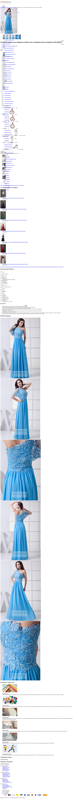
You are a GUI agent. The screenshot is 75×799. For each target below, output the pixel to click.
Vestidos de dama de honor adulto (9, 58)
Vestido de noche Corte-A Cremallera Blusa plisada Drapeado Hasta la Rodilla (15, 242)
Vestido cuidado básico (6, 776)
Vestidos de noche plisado (13, 7)
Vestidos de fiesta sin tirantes (8, 103)
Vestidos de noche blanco (8, 72)
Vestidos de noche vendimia (49, 266)
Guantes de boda (6, 177)
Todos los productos (5, 770)
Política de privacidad (5, 769)
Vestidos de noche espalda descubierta (9, 64)
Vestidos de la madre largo (8, 167)
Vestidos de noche (5, 7)
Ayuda (18, 12)
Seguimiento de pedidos (6, 773)
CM (13, 107)
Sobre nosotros (4, 766)
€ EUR (3, 45)
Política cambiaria (5, 784)
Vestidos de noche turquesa (40, 266)
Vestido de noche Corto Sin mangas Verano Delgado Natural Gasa (13, 198)
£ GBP (3, 46)
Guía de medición (21, 185)
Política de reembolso (5, 785)
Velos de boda (6, 173)
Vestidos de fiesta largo (7, 97)
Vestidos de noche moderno (31, 266)
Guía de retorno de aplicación (7, 786)
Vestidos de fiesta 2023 (7, 93)
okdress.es (13, 797)
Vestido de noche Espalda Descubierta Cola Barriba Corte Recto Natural (14, 253)
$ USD (3, 6)
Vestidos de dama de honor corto (9, 50)
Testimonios (4, 788)
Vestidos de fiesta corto (7, 99)
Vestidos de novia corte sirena (8, 33)
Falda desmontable (7, 179)
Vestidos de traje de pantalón (6, 169)
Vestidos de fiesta (5, 89)
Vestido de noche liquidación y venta (9, 62)
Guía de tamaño (7, 185)
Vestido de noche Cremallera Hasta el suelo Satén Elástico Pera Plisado (13, 231)
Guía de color (2, 185)
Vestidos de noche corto (7, 74)
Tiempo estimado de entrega (6, 782)
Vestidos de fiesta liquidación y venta (9, 91)
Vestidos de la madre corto (8, 163)
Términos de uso (5, 768)
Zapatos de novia (6, 183)
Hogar (1, 7)
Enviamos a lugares (5, 781)
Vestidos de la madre (6, 156)
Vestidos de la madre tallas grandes (9, 165)
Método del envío (5, 780)
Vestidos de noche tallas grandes (9, 68)
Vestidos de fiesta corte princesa (9, 101)
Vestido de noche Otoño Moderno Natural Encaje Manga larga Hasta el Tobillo (15, 264)
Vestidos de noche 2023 (7, 66)
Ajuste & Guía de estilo (6, 775)
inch (17, 107)
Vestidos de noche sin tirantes (58, 266)
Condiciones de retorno (14, 185)
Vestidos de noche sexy (7, 70)
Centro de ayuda (5, 787)
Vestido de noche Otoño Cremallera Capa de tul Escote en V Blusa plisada (14, 220)
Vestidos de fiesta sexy (7, 95)
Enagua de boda (6, 181)
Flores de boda (6, 189)
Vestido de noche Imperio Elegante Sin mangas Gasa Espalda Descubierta (14, 209)
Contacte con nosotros (6, 767)
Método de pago (5, 779)
